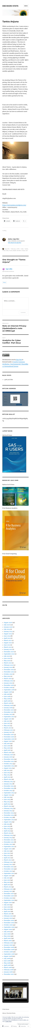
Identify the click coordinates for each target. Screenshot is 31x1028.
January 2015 (8, 784)
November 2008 (9, 949)
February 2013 (8, 835)
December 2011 (8, 866)
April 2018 (7, 701)
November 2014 (9, 788)
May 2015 (7, 775)
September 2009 (9, 927)
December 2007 (9, 974)
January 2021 (8, 649)
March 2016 (7, 752)
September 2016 (9, 739)
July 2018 (7, 694)
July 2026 (7, 625)
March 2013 (7, 833)
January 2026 (8, 627)
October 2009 (8, 925)
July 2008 (7, 958)
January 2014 (8, 810)
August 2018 (8, 692)
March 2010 (7, 913)
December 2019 (9, 669)
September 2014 (9, 793)
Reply (4, 282)
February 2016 (8, 754)
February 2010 (8, 916)
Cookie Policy (8, 1021)
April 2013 (7, 831)
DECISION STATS (10, 6)
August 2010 (8, 902)
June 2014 (7, 799)
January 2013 (8, 837)
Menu (26, 5)
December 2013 (9, 813)
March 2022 (8, 640)
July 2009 (7, 931)
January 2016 (8, 757)
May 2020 (7, 660)
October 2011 (8, 871)
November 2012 (9, 842)
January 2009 (8, 945)
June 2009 (7, 934)
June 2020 (7, 658)
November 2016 (9, 737)
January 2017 (8, 732)
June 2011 (7, 880)
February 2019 (8, 681)
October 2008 (8, 952)
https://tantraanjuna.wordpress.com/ (14, 205)
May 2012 (7, 855)
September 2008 (9, 954)
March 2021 (7, 647)
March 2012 (7, 860)
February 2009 (8, 943)
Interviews (5, 1009)
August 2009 (8, 929)
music (10, 250)
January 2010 (8, 918)
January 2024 (8, 631)
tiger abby (9, 269)
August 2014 (8, 795)
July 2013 (7, 824)
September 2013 (9, 819)
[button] (11, 996)
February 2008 (8, 969)
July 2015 (7, 770)
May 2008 (7, 963)
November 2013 (9, 815)
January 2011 (8, 891)
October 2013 (8, 817)
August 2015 (8, 768)
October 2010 (8, 898)
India (22, 248)
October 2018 (8, 687)
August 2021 (8, 642)
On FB (4, 605)
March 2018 (7, 703)
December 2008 (9, 947)
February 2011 (8, 889)
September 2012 (9, 846)
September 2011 (9, 873)
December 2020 (9, 651)
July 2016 (7, 743)
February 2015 (8, 781)
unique (23, 250)
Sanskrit (19, 250)
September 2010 (9, 900)
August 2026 (8, 622)
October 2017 (8, 714)
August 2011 (7, 875)
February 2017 (8, 730)
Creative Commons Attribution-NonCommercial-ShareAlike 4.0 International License (15, 364)
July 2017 (7, 721)
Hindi (3, 250)
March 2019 (7, 678)
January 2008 (8, 972)
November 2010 (9, 896)
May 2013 (7, 828)
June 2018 (7, 696)
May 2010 (7, 909)
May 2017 (7, 725)
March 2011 (7, 887)
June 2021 (7, 645)
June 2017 (7, 723)
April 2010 (7, 911)
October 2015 (8, 763)
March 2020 (8, 663)
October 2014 (8, 790)
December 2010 (9, 893)
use (27, 250)
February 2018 (8, 705)
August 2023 (8, 634)
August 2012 (8, 849)
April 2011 (7, 884)
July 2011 (6, 878)
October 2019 (8, 674)
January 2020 (8, 667)
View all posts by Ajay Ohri (14, 242)
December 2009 (9, 920)
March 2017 (7, 728)
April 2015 (7, 777)
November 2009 (9, 922)
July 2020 (7, 656)
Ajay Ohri (7, 248)
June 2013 (7, 826)
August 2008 (8, 956)
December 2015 (9, 759)
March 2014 (7, 806)
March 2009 (8, 940)
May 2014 (7, 802)
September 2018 (9, 690)
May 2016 (7, 748)
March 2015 (7, 779)
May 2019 (7, 676)
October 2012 (8, 844)
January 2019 (8, 683)
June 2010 (7, 907)
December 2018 (9, 685)
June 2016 (7, 746)
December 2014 (9, 786)
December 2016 (9, 734)
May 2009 (7, 936)
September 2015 (9, 766)
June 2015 (7, 772)
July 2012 (7, 851)
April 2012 (7, 858)
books (26, 248)
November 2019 (9, 672)
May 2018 (7, 698)
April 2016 (7, 750)
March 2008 (8, 967)
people (14, 250)
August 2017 (8, 719)
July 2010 (7, 905)
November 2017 (9, 712)
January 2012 (8, 864)
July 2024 (7, 629)
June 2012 (7, 853)
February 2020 (8, 665)
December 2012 (9, 840)
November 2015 (9, 761)
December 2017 (9, 710)
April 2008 (7, 965)
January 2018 (8, 707)
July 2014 (7, 797)
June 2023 (7, 636)
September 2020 (9, 654)
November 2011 (9, 869)
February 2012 (8, 862)
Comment (23, 312)
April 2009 (7, 938)
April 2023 (7, 638)
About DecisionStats (8, 1013)
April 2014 (7, 804)
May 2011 (7, 882)
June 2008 (7, 961)
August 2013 (8, 822)
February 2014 (8, 808)
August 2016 (8, 741)
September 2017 (9, 716)
